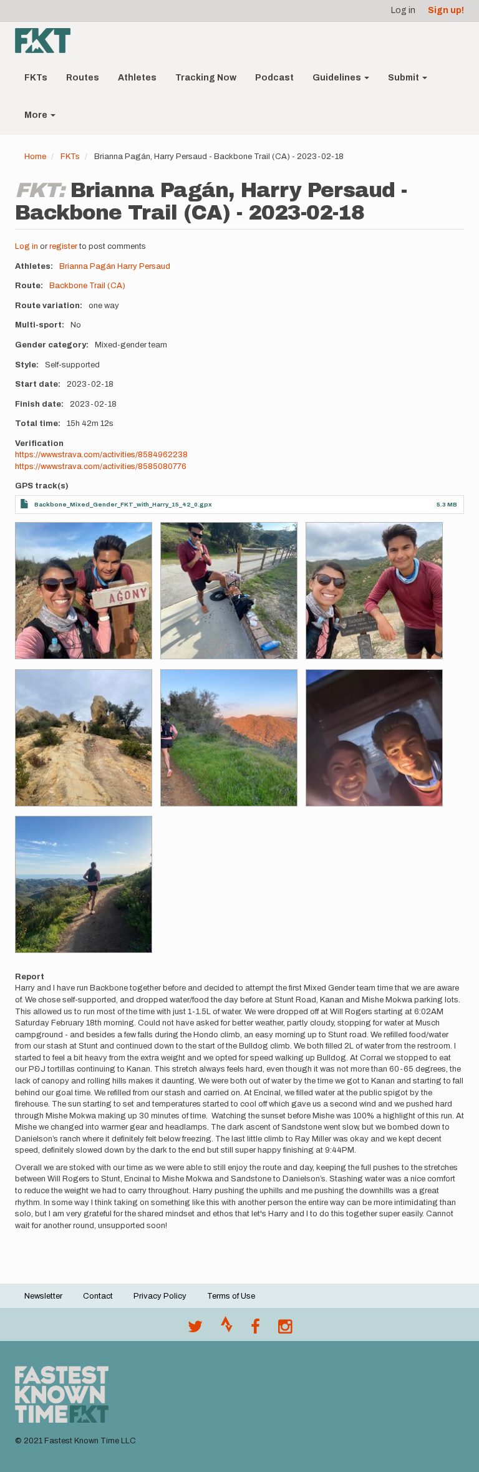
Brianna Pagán (87, 266)
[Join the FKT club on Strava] (227, 1329)
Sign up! (446, 10)
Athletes (137, 77)
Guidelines (337, 77)
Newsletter (43, 1296)
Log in (403, 10)
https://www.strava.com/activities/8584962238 (101, 454)
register (63, 246)
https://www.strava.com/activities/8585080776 (100, 466)
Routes (82, 77)
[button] (83, 590)
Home (35, 156)
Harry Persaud (143, 266)
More (36, 115)
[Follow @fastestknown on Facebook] (255, 1329)
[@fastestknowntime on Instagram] (285, 1329)
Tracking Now (205, 77)
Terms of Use (231, 1296)
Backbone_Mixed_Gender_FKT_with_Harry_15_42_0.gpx (123, 504)
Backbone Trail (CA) (87, 285)
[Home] (47, 40)
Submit (404, 77)
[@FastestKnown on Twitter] (195, 1329)
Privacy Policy (159, 1296)
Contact (98, 1296)
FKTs (35, 77)
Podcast (274, 77)
